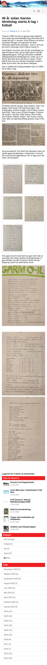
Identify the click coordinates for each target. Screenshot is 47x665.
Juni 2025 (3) (9, 588)
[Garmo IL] (23, 3)
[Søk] (34, 11)
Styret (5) (8, 553)
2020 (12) (8, 630)
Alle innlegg (9, 539)
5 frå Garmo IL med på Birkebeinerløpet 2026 (20, 501)
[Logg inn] (38, 11)
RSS (8, 558)
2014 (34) (8, 658)
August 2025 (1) (10, 583)
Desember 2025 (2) (12, 569)
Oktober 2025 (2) (11, 574)
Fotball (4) (8, 544)
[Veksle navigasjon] (43, 11)
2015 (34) (8, 654)
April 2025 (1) (9, 597)
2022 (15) (8, 621)
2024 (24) (8, 611)
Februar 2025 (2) (11, 602)
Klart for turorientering (20, 509)
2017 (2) (7, 644)
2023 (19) (8, 616)
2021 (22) (8, 625)
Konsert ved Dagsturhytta (22, 482)
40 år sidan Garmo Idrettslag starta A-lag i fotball (20, 21)
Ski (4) (6, 549)
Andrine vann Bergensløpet (23, 527)
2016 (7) (7, 649)
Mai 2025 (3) (9, 593)
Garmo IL (13, 31)
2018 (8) (7, 639)
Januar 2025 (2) (10, 607)
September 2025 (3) (12, 579)
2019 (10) (8, 635)
